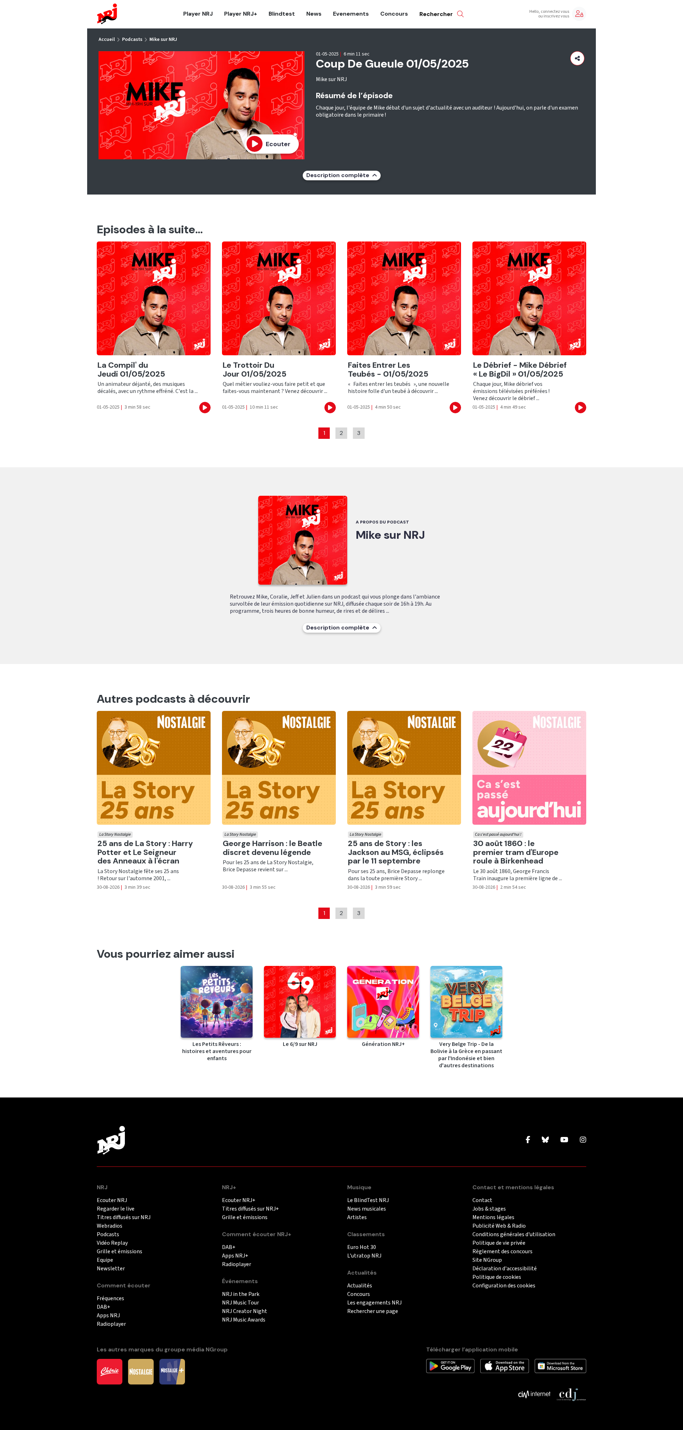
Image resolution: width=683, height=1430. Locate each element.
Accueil (107, 39)
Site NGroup (487, 1260)
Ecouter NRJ (112, 1200)
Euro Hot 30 (361, 1247)
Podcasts (132, 39)
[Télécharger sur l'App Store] (504, 1366)
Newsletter (111, 1268)
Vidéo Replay (112, 1243)
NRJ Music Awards (243, 1320)
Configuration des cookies (503, 1286)
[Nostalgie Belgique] (141, 1371)
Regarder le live (115, 1209)
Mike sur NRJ (163, 39)
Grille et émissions (119, 1251)
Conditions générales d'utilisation (513, 1234)
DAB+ (103, 1307)
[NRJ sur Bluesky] (545, 1140)
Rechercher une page (372, 1311)
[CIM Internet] (534, 1394)
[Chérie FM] (109, 1371)
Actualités (359, 1286)
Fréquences (110, 1298)
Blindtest (282, 14)
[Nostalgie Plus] (172, 1371)
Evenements (351, 14)
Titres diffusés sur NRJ (123, 1217)
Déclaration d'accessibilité (504, 1268)
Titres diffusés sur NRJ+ (250, 1209)
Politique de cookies (496, 1277)
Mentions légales (493, 1217)
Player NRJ (198, 14)
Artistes (357, 1217)
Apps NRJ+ (235, 1256)
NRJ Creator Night (244, 1311)
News (314, 14)
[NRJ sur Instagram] (583, 1140)
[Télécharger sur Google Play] (450, 1366)
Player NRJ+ (240, 14)
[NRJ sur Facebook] (528, 1140)
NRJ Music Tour (240, 1303)
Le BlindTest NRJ (368, 1200)
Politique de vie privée (498, 1243)
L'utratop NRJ (364, 1256)
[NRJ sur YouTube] (564, 1140)
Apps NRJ (108, 1315)
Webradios (109, 1226)
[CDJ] (571, 1394)
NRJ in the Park (240, 1294)
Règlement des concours (502, 1251)
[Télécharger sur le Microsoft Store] (560, 1366)
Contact (482, 1200)
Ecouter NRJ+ (238, 1200)
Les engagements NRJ (374, 1303)
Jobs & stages (489, 1209)
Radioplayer (111, 1324)
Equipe (105, 1260)
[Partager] (577, 58)
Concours (394, 14)
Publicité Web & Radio (499, 1226)
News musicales (366, 1209)
